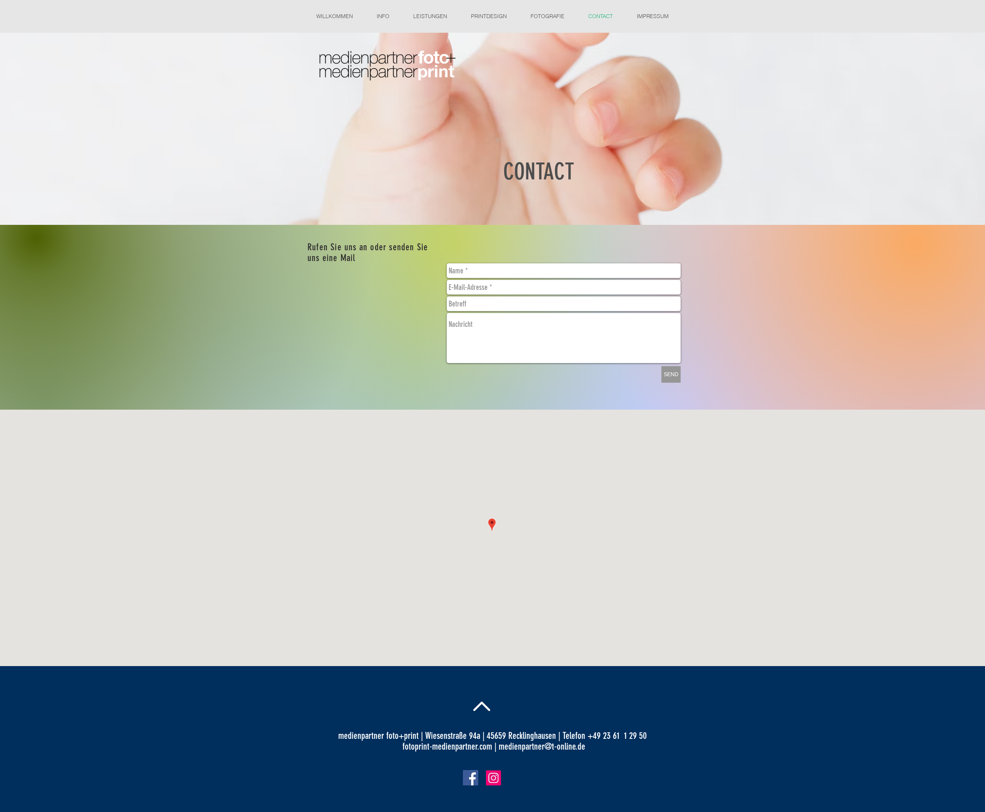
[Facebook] (470, 777)
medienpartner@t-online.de (542, 746)
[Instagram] (493, 777)
